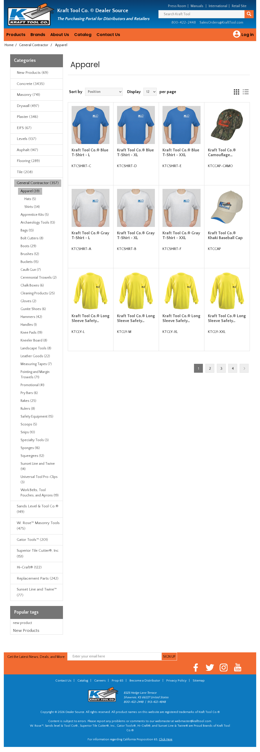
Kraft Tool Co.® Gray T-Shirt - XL (136, 235)
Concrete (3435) (30, 84)
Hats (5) (30, 199)
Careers (100, 680)
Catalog (82, 35)
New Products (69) (32, 72)
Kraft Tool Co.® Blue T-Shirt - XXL (180, 152)
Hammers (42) (31, 317)
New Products (26, 630)
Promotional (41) (32, 385)
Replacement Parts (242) (37, 578)
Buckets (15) (30, 262)
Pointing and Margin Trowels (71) (35, 374)
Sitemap (199, 680)
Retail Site (239, 6)
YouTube (237, 667)
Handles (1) (29, 325)
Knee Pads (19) (31, 333)
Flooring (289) (28, 161)
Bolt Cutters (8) (32, 238)
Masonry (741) (28, 95)
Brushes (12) (30, 254)
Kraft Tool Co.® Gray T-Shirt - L (90, 235)
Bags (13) (27, 230)
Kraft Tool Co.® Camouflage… (222, 152)
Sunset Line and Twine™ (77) (37, 592)
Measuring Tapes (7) (36, 364)
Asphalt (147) (27, 150)
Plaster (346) (27, 117)
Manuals (197, 6)
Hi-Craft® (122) (29, 567)
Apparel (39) (30, 191)
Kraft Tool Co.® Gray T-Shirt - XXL (181, 235)
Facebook (196, 667)
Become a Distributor (144, 680)
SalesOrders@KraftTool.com (221, 23)
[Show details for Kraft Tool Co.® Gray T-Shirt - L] (90, 208)
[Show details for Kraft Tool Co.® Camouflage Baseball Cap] (227, 125)
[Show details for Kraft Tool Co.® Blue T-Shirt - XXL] (181, 125)
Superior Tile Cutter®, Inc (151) (38, 553)
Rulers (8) (28, 409)
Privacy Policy (176, 680)
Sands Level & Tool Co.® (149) (37, 509)
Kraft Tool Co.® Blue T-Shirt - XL (135, 152)
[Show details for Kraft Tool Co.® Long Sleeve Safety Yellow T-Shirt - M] (136, 291)
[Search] (249, 14)
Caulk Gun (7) (31, 270)
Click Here (165, 739)
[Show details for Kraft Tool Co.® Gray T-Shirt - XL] (136, 208)
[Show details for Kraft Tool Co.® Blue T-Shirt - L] (90, 125)
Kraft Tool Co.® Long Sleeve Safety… (90, 318)
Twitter (210, 667)
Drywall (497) (28, 106)
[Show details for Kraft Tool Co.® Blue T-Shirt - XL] (136, 125)
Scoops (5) (29, 424)
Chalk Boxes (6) (32, 285)
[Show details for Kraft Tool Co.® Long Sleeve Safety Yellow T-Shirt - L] (90, 291)
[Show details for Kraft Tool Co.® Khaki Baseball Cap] (227, 208)
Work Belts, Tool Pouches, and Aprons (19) (40, 492)
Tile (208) (25, 172)
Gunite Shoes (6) (33, 309)
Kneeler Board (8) (34, 340)
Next (244, 368)
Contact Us (108, 35)
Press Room (177, 6)
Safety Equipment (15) (37, 417)
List (245, 92)
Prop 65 (117, 680)
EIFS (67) (24, 128)
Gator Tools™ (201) (32, 540)
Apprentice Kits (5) (35, 215)
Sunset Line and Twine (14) (38, 466)
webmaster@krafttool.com (193, 721)
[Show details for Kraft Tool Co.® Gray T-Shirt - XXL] (181, 208)
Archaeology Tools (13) (38, 223)
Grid (236, 92)
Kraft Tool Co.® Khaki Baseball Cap (225, 235)
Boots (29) (28, 246)
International (218, 6)
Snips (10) (28, 432)
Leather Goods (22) (35, 356)
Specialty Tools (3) (35, 440)
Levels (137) (26, 139)
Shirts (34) (32, 207)
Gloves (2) (28, 301)
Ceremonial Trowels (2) (39, 278)
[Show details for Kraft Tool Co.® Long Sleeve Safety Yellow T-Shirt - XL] (181, 291)
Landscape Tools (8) (36, 348)
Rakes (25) (28, 401)
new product (22, 623)
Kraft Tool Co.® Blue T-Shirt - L (90, 152)
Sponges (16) (30, 448)
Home (9, 45)
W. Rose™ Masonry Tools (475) (38, 526)
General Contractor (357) (38, 183)
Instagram (224, 667)
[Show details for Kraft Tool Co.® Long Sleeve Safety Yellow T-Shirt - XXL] (227, 291)
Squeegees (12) (32, 456)
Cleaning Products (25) (38, 293)
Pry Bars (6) (29, 393)
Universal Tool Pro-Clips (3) (39, 479)
